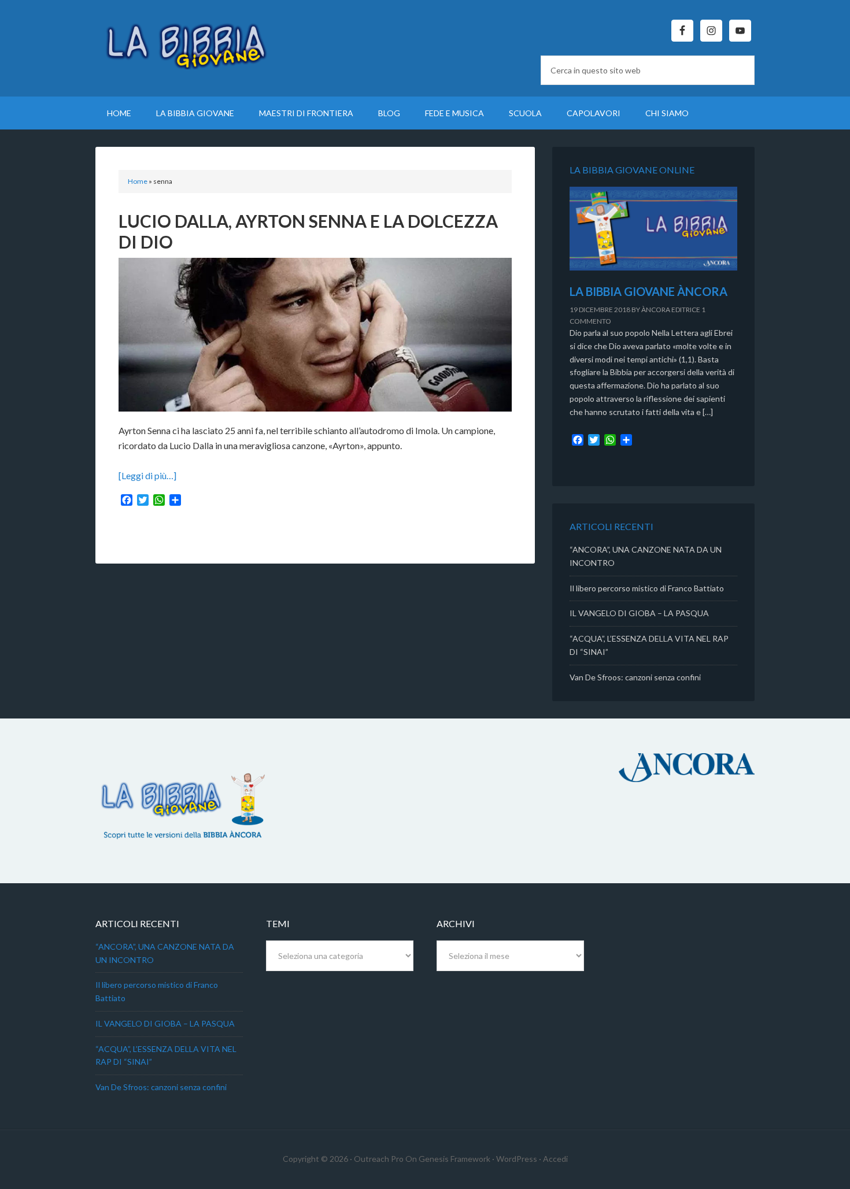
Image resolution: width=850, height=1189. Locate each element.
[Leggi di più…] (147, 475)
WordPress (516, 1159)
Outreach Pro (379, 1159)
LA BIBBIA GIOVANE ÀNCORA (648, 291)
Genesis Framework (454, 1159)
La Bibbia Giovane (193, 40)
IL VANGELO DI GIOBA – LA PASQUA (639, 613)
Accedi (555, 1159)
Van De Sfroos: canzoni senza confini (635, 677)
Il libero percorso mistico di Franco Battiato (647, 588)
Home (137, 181)
